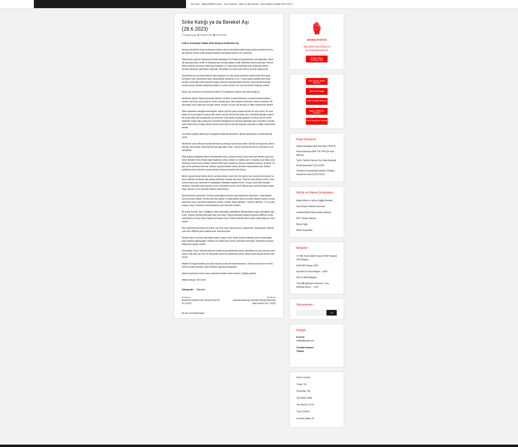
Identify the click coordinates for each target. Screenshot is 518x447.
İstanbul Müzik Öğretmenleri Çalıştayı (313, 212)
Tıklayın (300, 351)
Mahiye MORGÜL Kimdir (212, 4)
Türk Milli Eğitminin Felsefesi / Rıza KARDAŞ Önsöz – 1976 (312, 285)
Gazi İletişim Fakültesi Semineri (310, 206)
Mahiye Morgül (191, 35)
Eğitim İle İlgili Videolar (249, 4)
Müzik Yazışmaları (304, 230)
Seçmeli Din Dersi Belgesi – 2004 (311, 271)
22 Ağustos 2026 (206, 35)
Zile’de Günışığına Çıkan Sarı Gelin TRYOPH (316, 146)
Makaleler (200, 289)
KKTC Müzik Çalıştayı (306, 218)
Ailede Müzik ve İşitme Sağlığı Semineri (314, 200)
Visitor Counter (303, 377)
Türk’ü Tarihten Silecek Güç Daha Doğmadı (316, 160)
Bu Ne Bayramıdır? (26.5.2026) (310, 165)
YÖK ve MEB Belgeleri (306, 277)
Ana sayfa (195, 4)
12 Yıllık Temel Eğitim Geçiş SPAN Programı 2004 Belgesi (316, 258)
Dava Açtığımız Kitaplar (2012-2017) (276, 4)
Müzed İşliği (301, 224)
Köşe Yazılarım (230, 4)
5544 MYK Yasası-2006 (307, 265)
